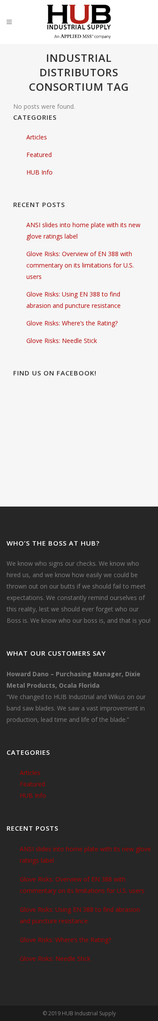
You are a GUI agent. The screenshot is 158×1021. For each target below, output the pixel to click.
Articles (36, 137)
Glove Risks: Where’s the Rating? (72, 323)
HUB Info (39, 172)
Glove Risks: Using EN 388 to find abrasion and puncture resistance (80, 915)
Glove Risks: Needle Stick (61, 340)
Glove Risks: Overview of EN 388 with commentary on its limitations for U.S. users (80, 265)
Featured (39, 154)
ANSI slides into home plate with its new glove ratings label (85, 854)
